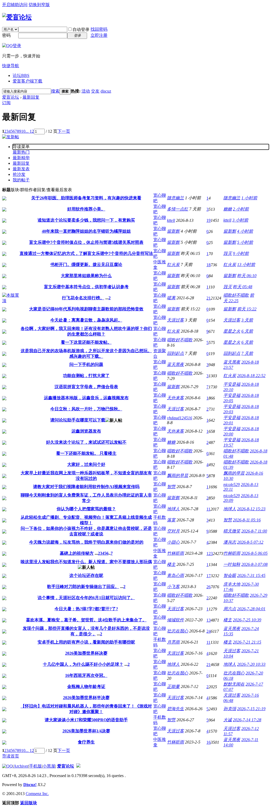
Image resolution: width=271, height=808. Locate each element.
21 (208, 298)
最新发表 (21, 169)
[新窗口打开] (4, 199)
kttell (171, 220)
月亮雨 (173, 642)
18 (208, 265)
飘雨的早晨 (177, 475)
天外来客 (175, 398)
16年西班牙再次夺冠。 (86, 675)
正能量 (173, 686)
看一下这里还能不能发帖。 (86, 342)
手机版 (35, 766)
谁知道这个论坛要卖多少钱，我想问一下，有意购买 (86, 220)
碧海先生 (175, 708)
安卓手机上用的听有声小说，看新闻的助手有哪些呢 (86, 642)
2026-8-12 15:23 (251, 509)
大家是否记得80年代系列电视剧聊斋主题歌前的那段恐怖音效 (86, 309)
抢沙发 (19, 174)
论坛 (21, 75)
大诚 (227, 720)
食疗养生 (86, 742)
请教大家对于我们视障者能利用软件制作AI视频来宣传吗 (86, 486)
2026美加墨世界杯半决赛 (86, 697)
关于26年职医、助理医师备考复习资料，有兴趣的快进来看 (86, 198)
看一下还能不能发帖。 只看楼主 (86, 453)
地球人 (173, 509)
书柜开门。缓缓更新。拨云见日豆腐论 (86, 264)
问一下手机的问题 (86, 364)
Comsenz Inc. (37, 793)
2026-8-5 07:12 (250, 542)
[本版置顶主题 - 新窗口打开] (10, 301)
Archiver (20, 766)
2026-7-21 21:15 (247, 642)
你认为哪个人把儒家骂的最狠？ (86, 509)
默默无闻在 (234, 684)
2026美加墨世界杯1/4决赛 (86, 731)
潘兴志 (229, 542)
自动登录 (81, 29)
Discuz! (30, 784)
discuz (106, 91)
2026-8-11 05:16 (247, 520)
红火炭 (173, 264)
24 (208, 631)
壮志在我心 (177, 631)
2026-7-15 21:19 (251, 708)
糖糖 (227, 209)
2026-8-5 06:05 (254, 553)
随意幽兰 (175, 198)
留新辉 (173, 231)
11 (208, 509)
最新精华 (21, 157)
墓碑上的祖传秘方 (77, 553)
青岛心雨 (175, 575)
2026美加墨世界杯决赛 (86, 653)
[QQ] (7, 766)
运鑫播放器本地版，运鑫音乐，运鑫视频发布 (86, 398)
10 (23, 131)
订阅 (6, 102)
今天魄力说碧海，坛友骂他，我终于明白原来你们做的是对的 (86, 542)
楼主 (171, 564)
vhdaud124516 (179, 418)
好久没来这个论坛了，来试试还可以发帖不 (86, 442)
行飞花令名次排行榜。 (83, 298)
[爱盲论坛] (17, 17)
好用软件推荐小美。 (86, 209)
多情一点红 (177, 209)
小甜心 (173, 542)
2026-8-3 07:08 (254, 564)
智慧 (171, 486)
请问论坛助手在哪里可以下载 (77, 420)
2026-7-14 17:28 (247, 720)
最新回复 (30, 97)
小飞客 (173, 586)
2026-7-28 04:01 (251, 609)
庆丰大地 (231, 584)
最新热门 (21, 152)
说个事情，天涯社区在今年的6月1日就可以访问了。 (86, 597)
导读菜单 (21, 146)
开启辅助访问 (15, 4)
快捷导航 (10, 65)
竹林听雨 (175, 553)
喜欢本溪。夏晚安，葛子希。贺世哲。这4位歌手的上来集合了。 (86, 620)
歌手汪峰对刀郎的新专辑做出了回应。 (83, 586)
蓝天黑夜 (175, 364)
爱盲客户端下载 (27, 81)
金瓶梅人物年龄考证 (86, 686)
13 (208, 620)
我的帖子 (21, 180)
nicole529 (231, 484)
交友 (95, 91)
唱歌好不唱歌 (236, 295)
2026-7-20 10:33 (251, 664)
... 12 (29, 131)
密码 (6, 35)
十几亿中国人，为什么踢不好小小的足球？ (83, 664)
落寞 (171, 520)
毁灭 (227, 253)
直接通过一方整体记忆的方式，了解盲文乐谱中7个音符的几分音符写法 (86, 253)
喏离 (171, 298)
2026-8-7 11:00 (254, 531)
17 (208, 575)
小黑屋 (49, 766)
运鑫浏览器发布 (86, 431)
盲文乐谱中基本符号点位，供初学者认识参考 (86, 286)
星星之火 (231, 331)
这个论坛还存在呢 (86, 575)
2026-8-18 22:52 (251, 375)
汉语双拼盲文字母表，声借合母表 (86, 386)
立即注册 (99, 35)
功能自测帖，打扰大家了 (86, 375)
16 (208, 742)
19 (208, 220)
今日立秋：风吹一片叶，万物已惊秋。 (86, 409)
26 (208, 587)
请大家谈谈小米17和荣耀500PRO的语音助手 (86, 720)
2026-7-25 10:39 (247, 620)
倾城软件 (175, 620)
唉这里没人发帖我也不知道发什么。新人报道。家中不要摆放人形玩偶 (86, 561)
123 (209, 553)
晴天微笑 (231, 531)
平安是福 (231, 384)
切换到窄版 (39, 4)
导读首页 (10, 756)
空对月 (173, 531)
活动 (86, 91)
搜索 (55, 91)
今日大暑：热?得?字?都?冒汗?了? (86, 609)
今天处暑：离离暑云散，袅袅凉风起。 (86, 320)
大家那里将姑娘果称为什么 (86, 275)
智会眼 (229, 575)
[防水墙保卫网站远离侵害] (78, 766)
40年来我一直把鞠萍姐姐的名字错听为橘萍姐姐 (86, 231)
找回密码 (99, 29)
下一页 (63, 131)
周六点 (229, 609)
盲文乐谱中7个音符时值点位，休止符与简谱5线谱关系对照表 (86, 242)
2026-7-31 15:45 (251, 575)
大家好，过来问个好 (86, 464)
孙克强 (229, 708)
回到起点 (175, 353)
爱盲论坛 (10, 97)
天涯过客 (175, 320)
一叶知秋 (231, 564)
